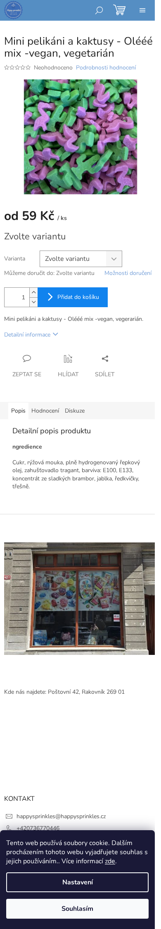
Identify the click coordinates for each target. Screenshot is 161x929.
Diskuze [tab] (75, 411)
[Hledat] (99, 10)
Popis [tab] (18, 411)
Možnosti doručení (128, 273)
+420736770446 (38, 828)
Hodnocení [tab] (45, 411)
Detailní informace (27, 335)
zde (110, 861)
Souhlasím (77, 908)
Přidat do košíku (78, 297)
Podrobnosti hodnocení (106, 68)
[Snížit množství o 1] (33, 302)
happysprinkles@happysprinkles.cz (61, 816)
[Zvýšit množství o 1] (33, 292)
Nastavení (77, 882)
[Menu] (142, 10)
